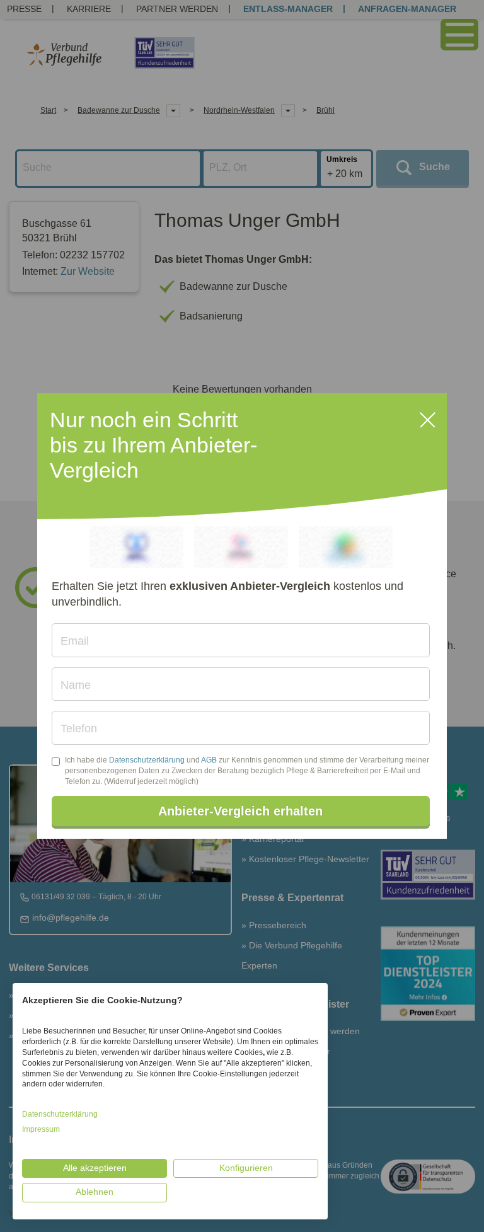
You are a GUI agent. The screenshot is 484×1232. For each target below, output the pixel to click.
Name (75, 685)
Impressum (41, 1129)
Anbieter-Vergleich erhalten (240, 811)
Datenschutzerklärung (147, 760)
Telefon (78, 728)
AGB (209, 760)
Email (74, 641)
